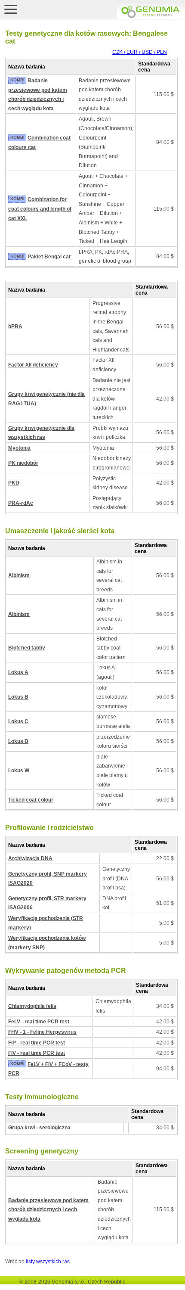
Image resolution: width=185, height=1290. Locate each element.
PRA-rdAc (20, 503)
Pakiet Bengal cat (49, 257)
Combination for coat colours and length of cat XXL (39, 208)
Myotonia (19, 448)
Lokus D (18, 741)
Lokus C (18, 721)
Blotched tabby (26, 648)
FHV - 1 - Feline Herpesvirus (42, 1032)
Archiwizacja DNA (30, 858)
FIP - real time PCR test (36, 1043)
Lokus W (18, 771)
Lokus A (18, 672)
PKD (13, 483)
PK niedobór (23, 463)
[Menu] (10, 9)
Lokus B (18, 697)
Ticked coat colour (30, 800)
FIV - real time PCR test (36, 1053)
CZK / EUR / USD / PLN (139, 52)
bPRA (15, 326)
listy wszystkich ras (48, 1262)
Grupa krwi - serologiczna (39, 1128)
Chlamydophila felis (32, 1006)
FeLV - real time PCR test (38, 1022)
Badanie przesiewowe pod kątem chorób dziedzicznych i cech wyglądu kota (48, 1209)
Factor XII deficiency (33, 365)
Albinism (19, 575)
